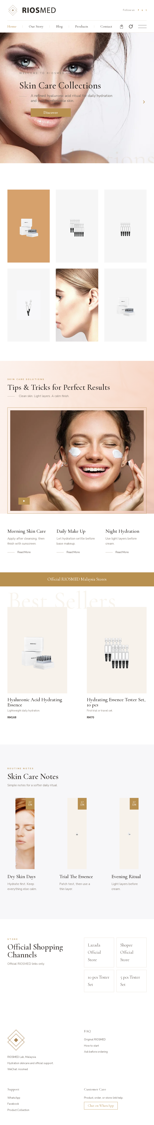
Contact (106, 26)
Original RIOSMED (95, 1039)
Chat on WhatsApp (101, 1105)
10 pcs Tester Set (98, 981)
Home (11, 26)
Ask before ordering (96, 1052)
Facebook (13, 1104)
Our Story (36, 26)
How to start (91, 1046)
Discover (51, 112)
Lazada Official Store (94, 952)
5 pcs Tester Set (130, 981)
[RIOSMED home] (31, 10)
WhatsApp (13, 1098)
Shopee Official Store (126, 952)
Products (81, 26)
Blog (59, 26)
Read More (23, 552)
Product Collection (18, 1110)
